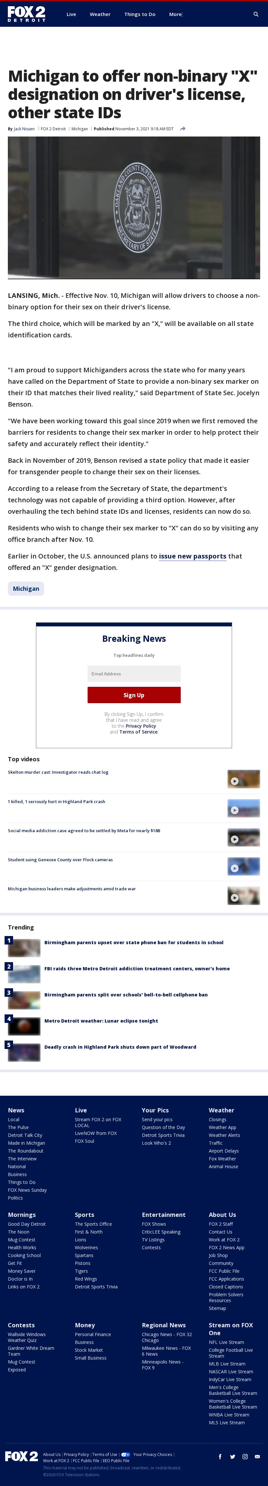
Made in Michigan (26, 1143)
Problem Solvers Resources (226, 1297)
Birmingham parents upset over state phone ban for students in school (134, 942)
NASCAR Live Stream (231, 1371)
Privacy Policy (141, 726)
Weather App (222, 1127)
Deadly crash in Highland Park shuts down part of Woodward (120, 1047)
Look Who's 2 (156, 1143)
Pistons (83, 1263)
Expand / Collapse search (256, 14)
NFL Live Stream (226, 1342)
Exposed (17, 1369)
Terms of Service (138, 732)
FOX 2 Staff (221, 1224)
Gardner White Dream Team (31, 1351)
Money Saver (22, 1271)
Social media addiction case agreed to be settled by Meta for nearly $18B (84, 830)
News (16, 1110)
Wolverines (86, 1247)
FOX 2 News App (226, 1247)
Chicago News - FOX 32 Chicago (167, 1337)
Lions (80, 1239)
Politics (15, 1198)
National (17, 1166)
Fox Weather (222, 1158)
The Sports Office (93, 1224)
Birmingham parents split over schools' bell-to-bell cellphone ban (126, 995)
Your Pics (155, 1110)
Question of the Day (163, 1127)
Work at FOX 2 (224, 1239)
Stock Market (89, 1350)
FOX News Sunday (27, 1190)
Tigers (81, 1271)
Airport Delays (224, 1151)
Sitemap (217, 1308)
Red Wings (86, 1279)
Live (81, 1110)
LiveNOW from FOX (96, 1133)
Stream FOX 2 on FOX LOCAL (98, 1122)
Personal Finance (93, 1334)
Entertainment (164, 1215)
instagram (245, 1456)
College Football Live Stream (231, 1353)
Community (221, 1263)
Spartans (84, 1255)
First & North (89, 1232)
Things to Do (22, 1182)
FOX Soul (84, 1141)
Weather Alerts (224, 1135)
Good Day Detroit (27, 1224)
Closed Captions (226, 1287)
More (175, 14)
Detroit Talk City (25, 1135)
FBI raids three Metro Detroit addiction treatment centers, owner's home (137, 968)
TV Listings (153, 1239)
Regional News (164, 1325)
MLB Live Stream (227, 1364)
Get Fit (15, 1263)
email (257, 1456)
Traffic (216, 1143)
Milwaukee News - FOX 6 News (166, 1351)
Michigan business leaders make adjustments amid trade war (72, 889)
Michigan (80, 129)
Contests (151, 1247)
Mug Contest (21, 1239)
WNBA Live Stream (229, 1415)
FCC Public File (224, 1271)
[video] (243, 779)
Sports (84, 1215)
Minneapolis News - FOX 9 (163, 1365)
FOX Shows (154, 1224)
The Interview (22, 1158)
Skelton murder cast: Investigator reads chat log (58, 772)
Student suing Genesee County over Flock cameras (60, 860)
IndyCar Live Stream (230, 1379)
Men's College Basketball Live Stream (233, 1390)
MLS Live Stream (227, 1422)
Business (17, 1174)
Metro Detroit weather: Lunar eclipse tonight (101, 1021)
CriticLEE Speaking (161, 1232)
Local (13, 1119)
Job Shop (218, 1255)
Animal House (223, 1166)
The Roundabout (25, 1151)
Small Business (91, 1358)
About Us (222, 1215)
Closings (217, 1119)
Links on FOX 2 (24, 1287)
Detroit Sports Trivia (163, 1135)
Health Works (22, 1247)
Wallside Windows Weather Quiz (27, 1337)
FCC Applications (226, 1279)
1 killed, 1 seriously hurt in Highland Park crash (56, 801)
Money (85, 1325)
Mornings (22, 1215)
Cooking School (24, 1255)
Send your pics (157, 1119)
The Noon (18, 1232)
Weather (221, 1110)
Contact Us (220, 1232)
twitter (232, 1456)
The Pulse (18, 1127)
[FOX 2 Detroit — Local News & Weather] (29, 14)
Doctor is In (20, 1279)
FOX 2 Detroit (53, 129)
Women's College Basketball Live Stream (233, 1404)
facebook (220, 1456)
